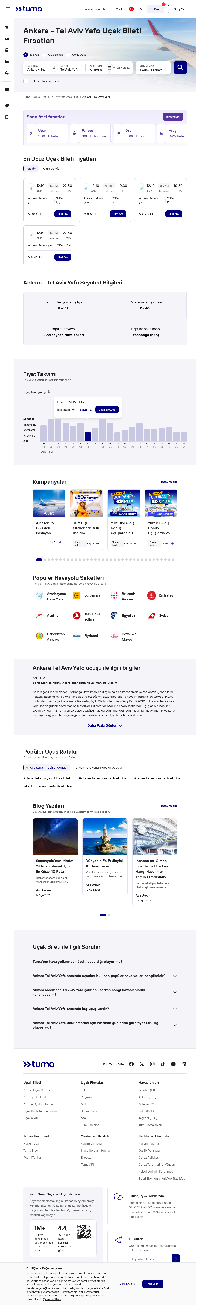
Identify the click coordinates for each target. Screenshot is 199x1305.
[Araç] (6, 62)
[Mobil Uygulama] (6, 117)
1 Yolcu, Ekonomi (151, 70)
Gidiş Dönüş (51, 168)
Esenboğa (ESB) (146, 335)
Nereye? (64, 65)
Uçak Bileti (40, 97)
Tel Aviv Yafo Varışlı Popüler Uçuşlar (98, 767)
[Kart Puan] (6, 90)
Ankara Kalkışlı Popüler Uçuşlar (46, 767)
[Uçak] (6, 28)
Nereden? (32, 65)
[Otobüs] (6, 50)
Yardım (120, 9)
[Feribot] (6, 73)
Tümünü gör (173, 116)
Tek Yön (31, 168)
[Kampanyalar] (6, 106)
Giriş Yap (180, 9)
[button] (43, 433)
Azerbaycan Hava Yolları (64, 335)
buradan (121, 715)
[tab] (31, 54)
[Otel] (6, 39)
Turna (26, 97)
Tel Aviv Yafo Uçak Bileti (65, 97)
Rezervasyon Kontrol (98, 9)
